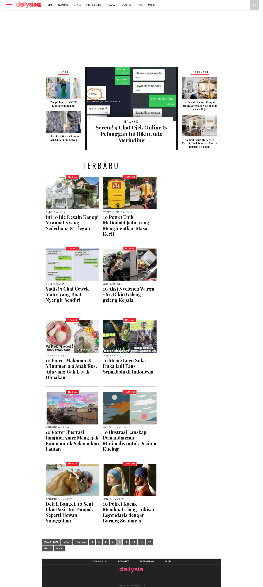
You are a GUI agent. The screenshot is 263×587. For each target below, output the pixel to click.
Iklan (168, 561)
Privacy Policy (99, 561)
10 (133, 542)
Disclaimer (123, 561)
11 (141, 542)
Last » (59, 548)
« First (67, 542)
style (77, 5)
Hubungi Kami (147, 561)
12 (149, 542)
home (49, 5)
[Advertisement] (131, 38)
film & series (93, 5)
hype (140, 5)
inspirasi (63, 5)
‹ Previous (81, 542)
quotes (127, 5)
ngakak (111, 5)
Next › (47, 548)
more (151, 5)
